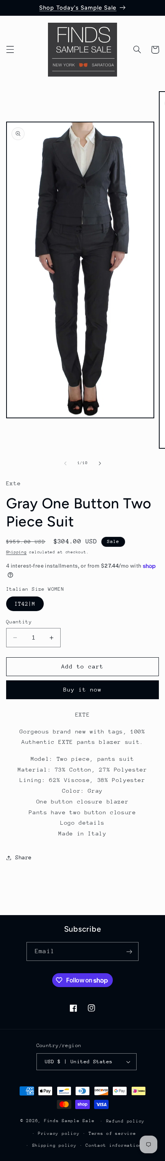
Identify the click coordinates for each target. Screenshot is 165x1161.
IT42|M (25, 604)
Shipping (16, 552)
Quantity (19, 622)
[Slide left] (65, 463)
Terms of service (112, 1133)
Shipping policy (54, 1145)
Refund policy (125, 1121)
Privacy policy (58, 1133)
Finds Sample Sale (69, 1120)
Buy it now (82, 689)
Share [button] (23, 857)
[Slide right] (99, 463)
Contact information (114, 1145)
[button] (10, 49)
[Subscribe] (129, 951)
